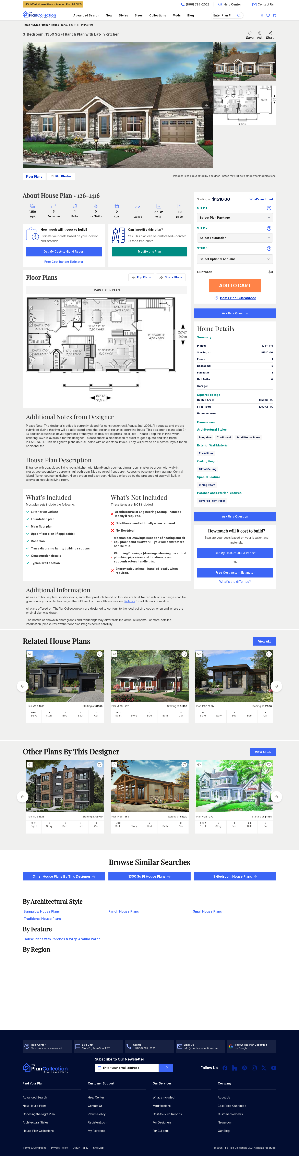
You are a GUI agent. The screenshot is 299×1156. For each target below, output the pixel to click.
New (109, 15)
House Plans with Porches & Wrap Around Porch (62, 939)
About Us (224, 1097)
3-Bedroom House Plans (232, 876)
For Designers (162, 1122)
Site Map (98, 1147)
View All (260, 752)
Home (26, 24)
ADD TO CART (235, 286)
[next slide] (276, 686)
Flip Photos (63, 176)
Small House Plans (248, 437)
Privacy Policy (59, 1147)
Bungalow (205, 437)
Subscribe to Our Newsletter (119, 1059)
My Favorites (96, 1130)
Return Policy (97, 1114)
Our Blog (224, 1130)
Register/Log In (98, 1122)
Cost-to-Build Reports (167, 1114)
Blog (190, 15)
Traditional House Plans (42, 919)
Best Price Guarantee (232, 1105)
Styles (123, 15)
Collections (157, 15)
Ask (260, 38)
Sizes (139, 15)
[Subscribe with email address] (165, 1068)
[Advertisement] (150, 998)
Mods (177, 15)
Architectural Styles (35, 1122)
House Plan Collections (38, 1130)
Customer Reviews (230, 1114)
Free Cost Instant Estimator (235, 572)
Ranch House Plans (54, 24)
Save (250, 38)
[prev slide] (22, 686)
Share (270, 38)
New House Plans (34, 1105)
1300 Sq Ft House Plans (147, 876)
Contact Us (95, 1105)
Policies (129, 601)
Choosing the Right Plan (39, 1114)
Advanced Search (86, 15)
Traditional (224, 437)
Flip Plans (144, 277)
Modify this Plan (149, 251)
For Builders (161, 1130)
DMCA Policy (80, 1147)
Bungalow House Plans (42, 911)
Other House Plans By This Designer (62, 876)
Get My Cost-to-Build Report (64, 251)
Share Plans (173, 277)
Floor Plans (34, 176)
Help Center (96, 1097)
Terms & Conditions (34, 1147)
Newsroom (225, 1122)
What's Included (164, 1097)
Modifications (162, 1105)
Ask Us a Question (235, 313)
